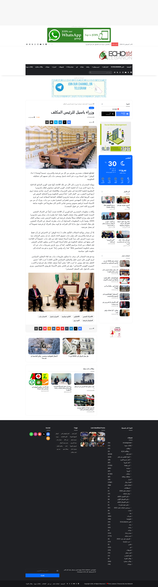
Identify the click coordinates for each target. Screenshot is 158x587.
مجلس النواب (60, 446)
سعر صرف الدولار (64, 443)
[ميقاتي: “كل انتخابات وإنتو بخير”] (125, 312)
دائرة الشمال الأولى (123, 499)
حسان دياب (42, 316)
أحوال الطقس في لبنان (124, 457)
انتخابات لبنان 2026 (124, 491)
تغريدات (129, 516)
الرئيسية (129, 67)
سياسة (79, 104)
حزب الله (66, 439)
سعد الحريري (74, 443)
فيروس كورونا (73, 446)
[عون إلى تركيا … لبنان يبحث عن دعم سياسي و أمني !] (123, 234)
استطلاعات (127, 488)
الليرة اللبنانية (64, 436)
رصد (130, 524)
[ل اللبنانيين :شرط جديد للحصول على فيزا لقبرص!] (84, 434)
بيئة (130, 513)
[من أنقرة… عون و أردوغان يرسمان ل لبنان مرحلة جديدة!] (108, 216)
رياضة (87, 67)
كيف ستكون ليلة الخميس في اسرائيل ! (84, 387)
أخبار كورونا (127, 462)
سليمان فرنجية (87, 320)
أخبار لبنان (74, 433)
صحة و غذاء (70, 67)
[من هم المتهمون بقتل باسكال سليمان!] (108, 199)
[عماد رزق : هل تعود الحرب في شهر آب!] (93, 444)
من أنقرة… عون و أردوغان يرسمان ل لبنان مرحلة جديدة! (108, 223)
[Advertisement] (103, 13)
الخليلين (76, 316)
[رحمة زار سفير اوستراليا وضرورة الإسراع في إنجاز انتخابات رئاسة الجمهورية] (61, 379)
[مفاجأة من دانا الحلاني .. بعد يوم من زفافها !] (93, 439)
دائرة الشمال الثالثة (123, 502)
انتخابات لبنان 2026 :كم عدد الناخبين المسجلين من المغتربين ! (109, 263)
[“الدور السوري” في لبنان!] (108, 234)
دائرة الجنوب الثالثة (123, 496)
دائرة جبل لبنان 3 (124, 505)
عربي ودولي (96, 67)
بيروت (57, 436)
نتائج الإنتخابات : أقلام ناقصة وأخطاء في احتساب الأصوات (110, 279)
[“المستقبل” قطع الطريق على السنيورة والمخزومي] (125, 296)
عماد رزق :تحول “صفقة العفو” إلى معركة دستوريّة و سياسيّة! (123, 223)
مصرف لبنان (74, 449)
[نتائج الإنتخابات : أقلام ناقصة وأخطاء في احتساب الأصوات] (125, 280)
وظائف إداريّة (125, 451)
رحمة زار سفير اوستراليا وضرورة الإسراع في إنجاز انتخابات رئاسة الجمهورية (62, 388)
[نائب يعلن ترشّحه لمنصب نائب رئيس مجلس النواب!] (125, 272)
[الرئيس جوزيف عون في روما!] (123, 199)
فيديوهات (61, 67)
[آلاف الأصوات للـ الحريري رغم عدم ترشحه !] (125, 304)
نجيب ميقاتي (74, 452)
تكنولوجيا (129, 519)
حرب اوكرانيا (126, 541)
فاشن (129, 544)
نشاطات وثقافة (126, 476)
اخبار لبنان (105, 67)
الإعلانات (44, 583)
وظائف (128, 448)
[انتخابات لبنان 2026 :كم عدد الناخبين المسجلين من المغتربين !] (125, 263)
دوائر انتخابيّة (126, 493)
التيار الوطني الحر (65, 433)
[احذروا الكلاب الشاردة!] (101, 434)
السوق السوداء (73, 436)
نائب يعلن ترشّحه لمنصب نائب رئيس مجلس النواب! (110, 271)
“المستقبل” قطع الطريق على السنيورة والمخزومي (110, 295)
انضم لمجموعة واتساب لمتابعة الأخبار (79, 26)
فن (77, 67)
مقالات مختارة (39, 67)
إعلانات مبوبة (29, 67)
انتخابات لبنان (127, 485)
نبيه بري (76, 320)
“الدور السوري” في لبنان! (110, 241)
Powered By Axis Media (124, 583)
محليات (128, 474)
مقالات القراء (18, 67)
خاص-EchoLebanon (117, 67)
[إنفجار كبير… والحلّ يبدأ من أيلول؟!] (125, 288)
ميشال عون (65, 449)
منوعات (47, 67)
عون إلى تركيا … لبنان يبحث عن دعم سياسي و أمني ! (123, 242)
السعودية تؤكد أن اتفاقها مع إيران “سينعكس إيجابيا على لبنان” (85, 408)
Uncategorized (127, 442)
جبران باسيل (74, 439)
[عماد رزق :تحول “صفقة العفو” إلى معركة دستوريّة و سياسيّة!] (123, 216)
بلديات (129, 510)
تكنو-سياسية (66, 316)
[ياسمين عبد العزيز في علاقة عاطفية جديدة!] (84, 444)
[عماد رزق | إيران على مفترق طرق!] (84, 439)
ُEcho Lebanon (112, 583)
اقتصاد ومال (128, 482)
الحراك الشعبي (87, 316)
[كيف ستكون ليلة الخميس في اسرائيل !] (84, 379)
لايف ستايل (128, 553)
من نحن (49, 583)
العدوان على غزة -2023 (123, 539)
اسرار (54, 67)
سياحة (82, 67)
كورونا (128, 471)
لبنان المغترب (127, 555)
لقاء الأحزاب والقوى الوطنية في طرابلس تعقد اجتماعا (40, 388)
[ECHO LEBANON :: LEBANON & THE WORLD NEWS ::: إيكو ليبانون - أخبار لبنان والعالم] (115, 55)
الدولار (57, 433)
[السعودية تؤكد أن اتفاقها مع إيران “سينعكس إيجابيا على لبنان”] (84, 400)
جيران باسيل (54, 316)
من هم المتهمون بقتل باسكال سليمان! (100, 44)
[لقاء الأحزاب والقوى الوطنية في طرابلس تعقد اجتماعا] (38, 379)
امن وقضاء (127, 465)
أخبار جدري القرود (125, 459)
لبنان (66, 446)
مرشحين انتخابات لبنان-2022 (122, 508)
